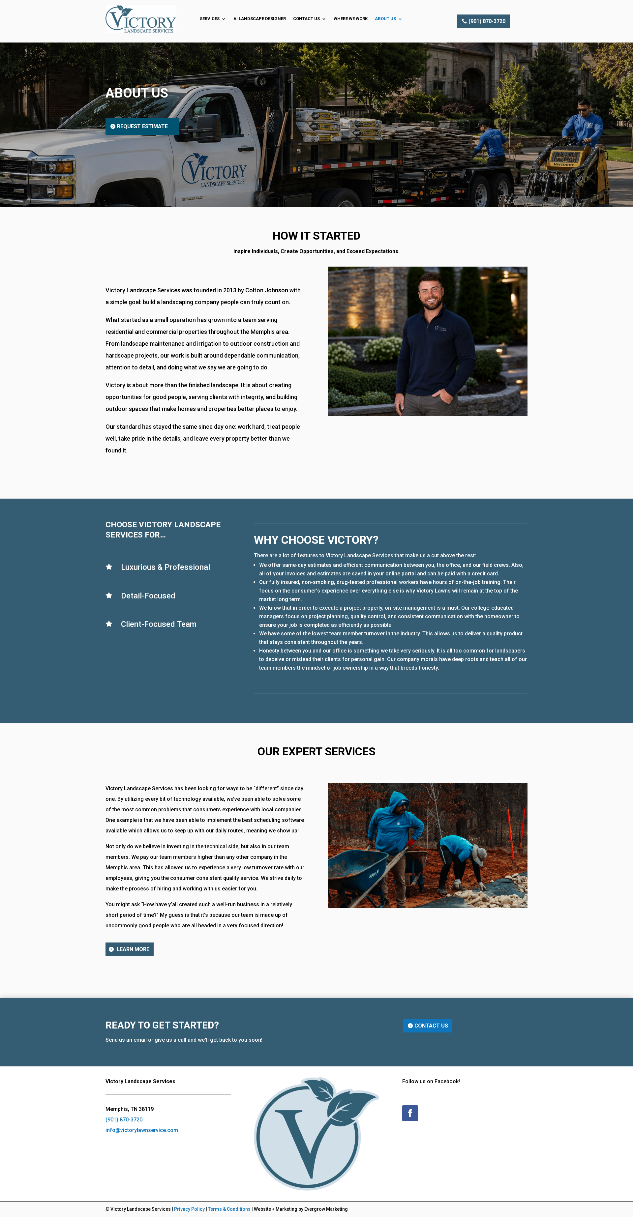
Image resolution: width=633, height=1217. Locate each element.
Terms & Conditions (229, 1209)
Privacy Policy (189, 1209)
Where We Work (351, 18)
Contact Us (306, 18)
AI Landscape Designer (259, 18)
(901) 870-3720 (486, 21)
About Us (385, 18)
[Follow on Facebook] (410, 1113)
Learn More (133, 949)
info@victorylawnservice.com (142, 1130)
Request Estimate (142, 126)
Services (210, 18)
